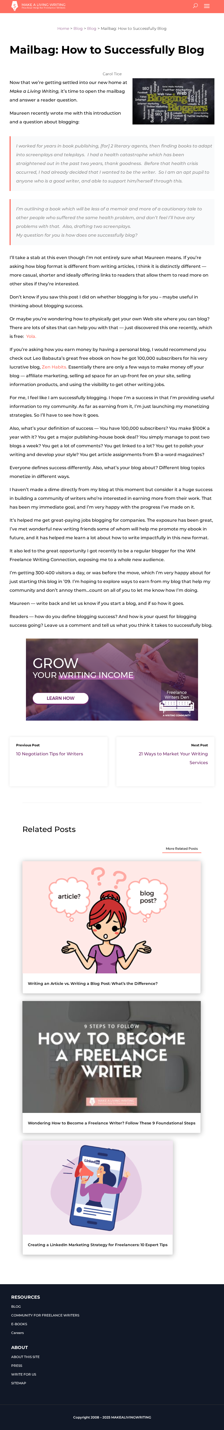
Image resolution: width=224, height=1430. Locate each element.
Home (63, 28)
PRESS (16, 1366)
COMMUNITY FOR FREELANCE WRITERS (45, 1315)
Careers (17, 1333)
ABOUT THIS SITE (25, 1357)
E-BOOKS (19, 1324)
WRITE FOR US (23, 1374)
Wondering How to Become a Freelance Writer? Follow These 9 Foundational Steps (111, 1123)
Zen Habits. (54, 367)
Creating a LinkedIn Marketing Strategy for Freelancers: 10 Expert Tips (97, 1244)
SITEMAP (18, 1383)
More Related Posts (182, 848)
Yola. (31, 336)
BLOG (16, 1306)
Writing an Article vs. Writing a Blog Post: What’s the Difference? (93, 983)
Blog (78, 28)
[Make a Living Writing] (38, 9)
